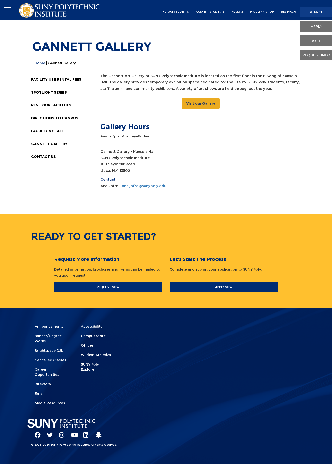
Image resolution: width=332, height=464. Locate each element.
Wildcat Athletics (96, 355)
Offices (87, 345)
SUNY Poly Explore (90, 367)
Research (288, 11)
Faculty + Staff (262, 11)
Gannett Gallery (49, 143)
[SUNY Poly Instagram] (60, 432)
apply (316, 26)
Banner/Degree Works (48, 338)
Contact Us (43, 156)
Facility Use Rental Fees (56, 79)
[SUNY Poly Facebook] (36, 432)
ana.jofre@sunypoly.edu (144, 185)
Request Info (316, 55)
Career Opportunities (47, 372)
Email (39, 393)
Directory (43, 384)
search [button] (316, 12)
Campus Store (93, 336)
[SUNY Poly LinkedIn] (84, 432)
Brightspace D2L (49, 350)
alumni (237, 11)
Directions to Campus (54, 118)
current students (210, 11)
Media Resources (50, 403)
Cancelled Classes (50, 360)
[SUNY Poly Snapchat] (97, 432)
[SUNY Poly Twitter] (48, 432)
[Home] (60, 10)
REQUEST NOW (108, 287)
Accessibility (91, 326)
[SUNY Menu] (7, 9)
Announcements (49, 326)
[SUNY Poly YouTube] (72, 432)
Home (40, 63)
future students (176, 11)
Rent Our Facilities (51, 105)
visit (316, 40)
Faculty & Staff (47, 131)
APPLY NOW (224, 287)
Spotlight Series (49, 92)
